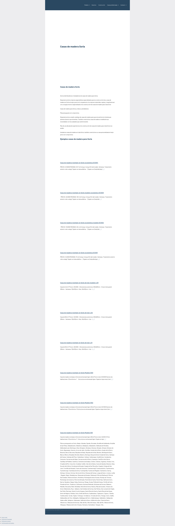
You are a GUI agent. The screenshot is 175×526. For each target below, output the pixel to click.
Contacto (123, 5)
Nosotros (94, 5)
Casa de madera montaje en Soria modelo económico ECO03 (82, 193)
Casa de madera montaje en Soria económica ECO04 (79, 163)
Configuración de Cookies (8, 523)
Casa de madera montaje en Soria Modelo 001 (76, 433)
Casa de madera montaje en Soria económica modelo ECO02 (82, 223)
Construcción (101, 5)
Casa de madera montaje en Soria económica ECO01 (79, 253)
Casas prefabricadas (112, 5)
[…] (103, 169)
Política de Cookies (6, 521)
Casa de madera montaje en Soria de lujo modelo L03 (79, 283)
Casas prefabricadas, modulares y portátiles (71, 509)
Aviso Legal (4, 517)
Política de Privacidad (7, 519)
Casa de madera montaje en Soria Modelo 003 (76, 373)
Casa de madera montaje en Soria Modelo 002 (76, 403)
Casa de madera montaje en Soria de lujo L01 (76, 343)
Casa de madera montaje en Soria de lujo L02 (76, 313)
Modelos (86, 5)
